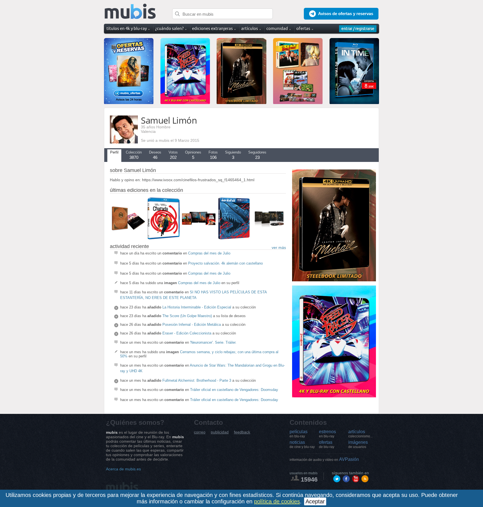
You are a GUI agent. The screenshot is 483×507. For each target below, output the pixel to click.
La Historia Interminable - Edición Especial (196, 307)
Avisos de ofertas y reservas (345, 13)
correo (199, 432)
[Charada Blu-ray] (163, 238)
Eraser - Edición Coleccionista (186, 333)
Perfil (114, 152)
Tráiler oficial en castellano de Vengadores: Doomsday (234, 390)
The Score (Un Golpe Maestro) (187, 316)
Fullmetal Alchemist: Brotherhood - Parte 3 (196, 380)
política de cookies (277, 501)
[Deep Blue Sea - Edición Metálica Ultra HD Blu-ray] (234, 238)
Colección (134, 155)
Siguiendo (233, 155)
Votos (173, 155)
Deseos (155, 155)
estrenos (327, 433)
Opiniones (193, 155)
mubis (130, 12)
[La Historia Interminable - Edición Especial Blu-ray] (128, 238)
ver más (279, 247)
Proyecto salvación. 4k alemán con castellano (225, 263)
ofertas (326, 444)
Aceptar (315, 501)
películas (298, 433)
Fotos (213, 155)
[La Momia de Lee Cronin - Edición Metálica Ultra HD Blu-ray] (269, 238)
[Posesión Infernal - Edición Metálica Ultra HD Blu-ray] (199, 238)
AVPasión (324, 459)
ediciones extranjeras (212, 28)
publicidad (220, 432)
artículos (360, 433)
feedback (242, 432)
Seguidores (257, 155)
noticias (302, 444)
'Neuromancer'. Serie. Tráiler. (213, 342)
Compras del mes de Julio (209, 253)
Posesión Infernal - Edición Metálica (191, 324)
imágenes (358, 444)
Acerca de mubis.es (123, 469)
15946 (309, 479)
